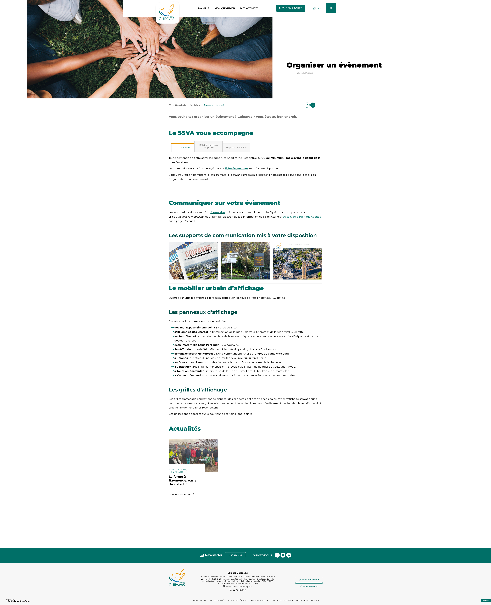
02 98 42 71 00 (239, 590)
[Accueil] (170, 105)
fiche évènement (236, 168)
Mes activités (180, 105)
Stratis (486, 600)
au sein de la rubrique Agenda (302, 216)
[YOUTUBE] (283, 555)
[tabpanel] (245, 170)
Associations (195, 105)
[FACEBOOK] (277, 555)
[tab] (182, 147)
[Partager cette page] (312, 105)
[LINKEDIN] (288, 555)
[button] (331, 8)
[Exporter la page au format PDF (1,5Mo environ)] (307, 105)
